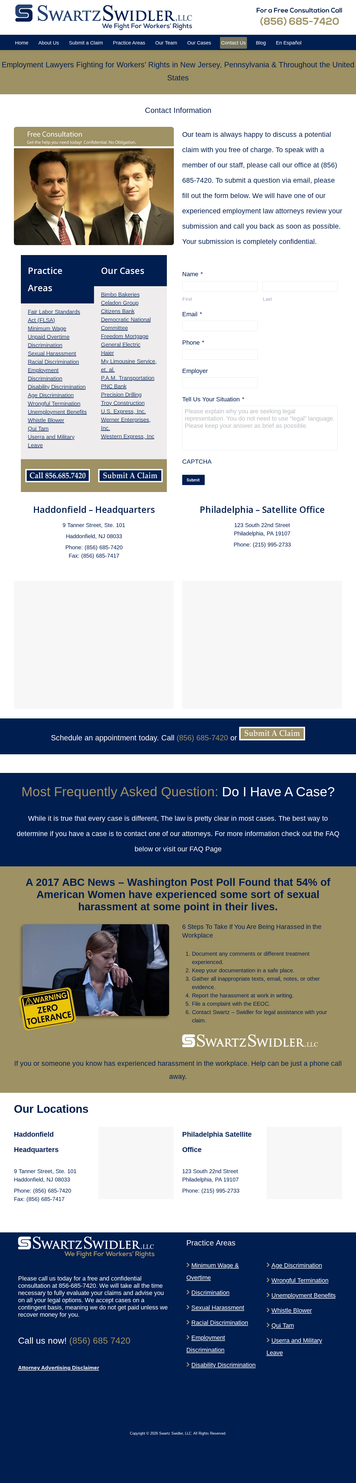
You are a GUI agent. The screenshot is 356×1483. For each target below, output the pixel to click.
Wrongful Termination (299, 1280)
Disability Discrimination (223, 1364)
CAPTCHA (197, 461)
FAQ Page (205, 849)
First (187, 298)
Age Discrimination (296, 1265)
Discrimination (210, 1292)
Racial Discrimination (219, 1322)
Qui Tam (282, 1325)
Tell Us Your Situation (213, 399)
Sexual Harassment (217, 1307)
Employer (195, 370)
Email (192, 314)
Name (192, 274)
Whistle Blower (291, 1310)
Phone (193, 342)
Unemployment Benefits (303, 1295)
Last (267, 298)
